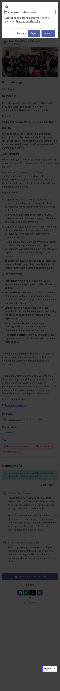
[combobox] (50, 669)
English (47, 669)
